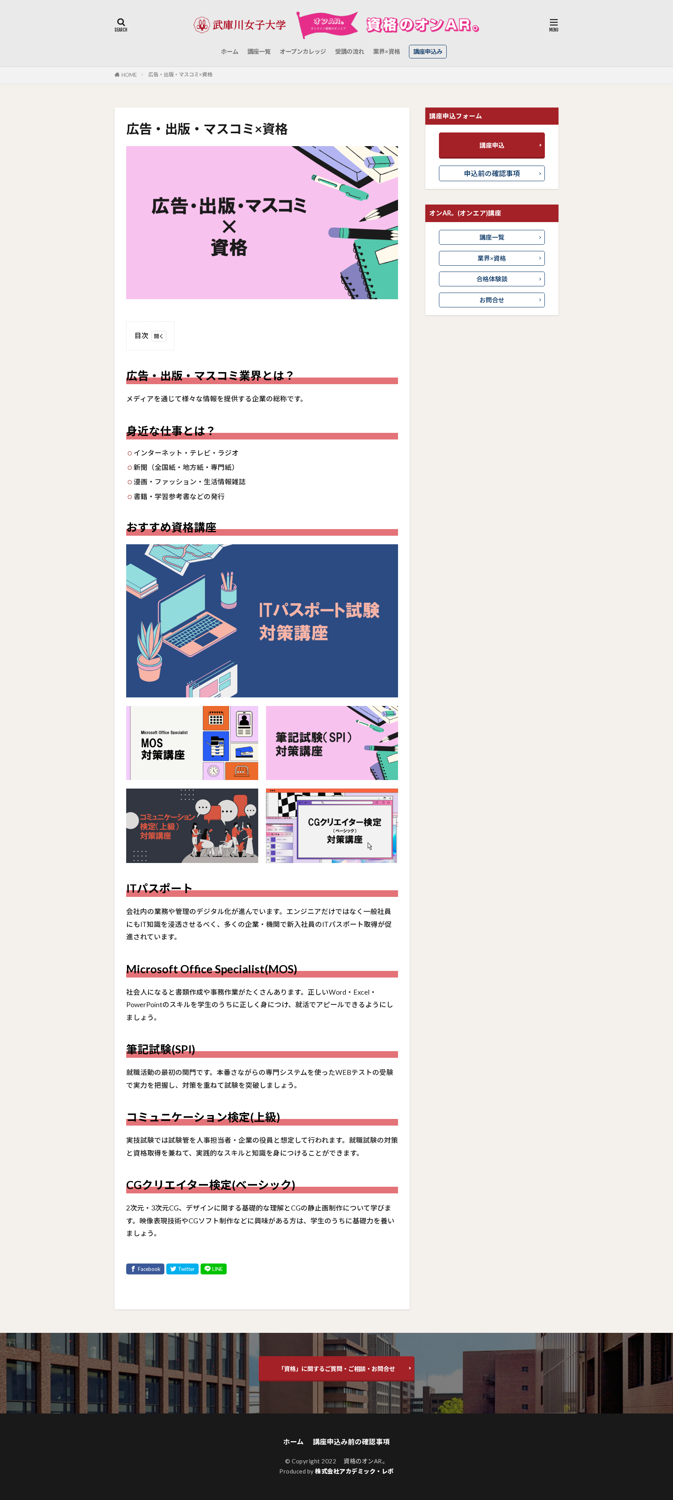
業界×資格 (386, 51)
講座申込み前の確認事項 (351, 1442)
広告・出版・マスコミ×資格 (180, 74)
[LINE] (214, 1269)
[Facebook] (145, 1269)
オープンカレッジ (303, 51)
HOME (129, 75)
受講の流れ (349, 51)
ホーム (229, 51)
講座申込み (427, 51)
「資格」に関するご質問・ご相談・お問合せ (336, 1368)
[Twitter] (182, 1269)
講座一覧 (259, 51)
